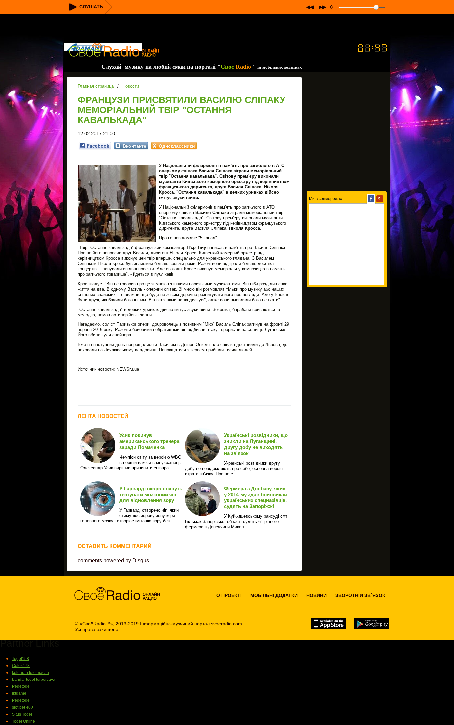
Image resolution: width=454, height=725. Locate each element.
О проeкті (229, 595)
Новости (130, 86)
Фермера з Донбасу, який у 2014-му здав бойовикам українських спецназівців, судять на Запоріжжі (255, 497)
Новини (316, 595)
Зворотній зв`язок (360, 595)
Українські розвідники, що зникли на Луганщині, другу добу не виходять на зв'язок (256, 444)
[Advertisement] (227, 29)
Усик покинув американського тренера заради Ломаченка (149, 441)
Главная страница (96, 86)
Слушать (91, 6)
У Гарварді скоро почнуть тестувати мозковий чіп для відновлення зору (150, 494)
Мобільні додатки (274, 595)
